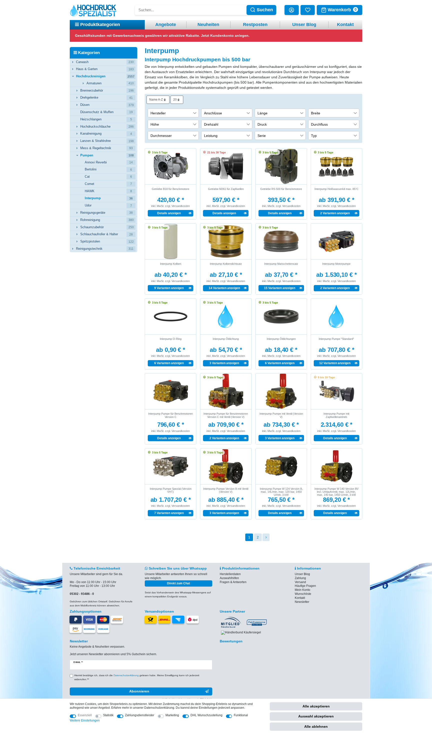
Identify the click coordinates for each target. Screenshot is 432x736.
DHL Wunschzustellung (206, 715)
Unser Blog (304, 24)
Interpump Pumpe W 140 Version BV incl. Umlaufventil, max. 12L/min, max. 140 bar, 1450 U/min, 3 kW (336, 492)
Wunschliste (303, 594)
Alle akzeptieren (316, 706)
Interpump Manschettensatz (281, 263)
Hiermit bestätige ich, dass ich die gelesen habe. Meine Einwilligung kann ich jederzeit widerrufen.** (136, 677)
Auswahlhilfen (229, 578)
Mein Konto (302, 590)
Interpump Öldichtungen (281, 338)
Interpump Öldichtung (226, 338)
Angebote (165, 24)
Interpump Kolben (170, 263)
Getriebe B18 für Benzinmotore (170, 188)
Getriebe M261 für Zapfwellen (226, 188)
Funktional (241, 715)
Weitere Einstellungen (85, 720)
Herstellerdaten (230, 574)
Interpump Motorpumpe (336, 263)
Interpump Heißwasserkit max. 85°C (336, 188)
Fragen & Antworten (233, 582)
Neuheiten (208, 24)
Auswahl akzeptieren (316, 716)
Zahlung (300, 578)
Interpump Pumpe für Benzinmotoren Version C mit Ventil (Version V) (226, 415)
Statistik (108, 715)
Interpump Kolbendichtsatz (226, 263)
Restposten (255, 24)
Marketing (172, 715)
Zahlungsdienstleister (139, 715)
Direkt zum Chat (178, 583)
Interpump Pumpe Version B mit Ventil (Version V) (225, 490)
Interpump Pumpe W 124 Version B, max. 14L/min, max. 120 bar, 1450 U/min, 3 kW (281, 492)
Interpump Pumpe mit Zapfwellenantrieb (336, 415)
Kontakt (345, 24)
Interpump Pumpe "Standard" (336, 338)
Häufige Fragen (305, 586)
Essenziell (85, 715)
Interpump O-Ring (171, 338)
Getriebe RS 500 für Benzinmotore (281, 188)
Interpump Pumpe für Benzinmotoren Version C (170, 415)
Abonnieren (139, 691)
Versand (300, 582)
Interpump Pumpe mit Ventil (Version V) (281, 415)
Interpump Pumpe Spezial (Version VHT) (171, 490)
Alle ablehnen (316, 726)
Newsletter (302, 602)
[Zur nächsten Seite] (266, 537)
